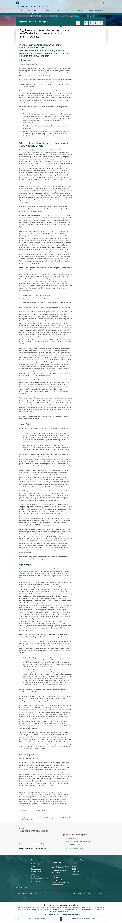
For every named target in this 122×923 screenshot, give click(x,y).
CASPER (74, 869)
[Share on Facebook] (91, 23)
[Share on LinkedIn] (95, 23)
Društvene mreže (36, 881)
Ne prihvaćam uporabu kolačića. (38, 918)
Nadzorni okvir (32, 10)
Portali (74, 864)
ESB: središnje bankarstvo (94, 10)
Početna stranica (20, 13)
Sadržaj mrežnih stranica (22, 887)
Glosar (33, 866)
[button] (101, 3)
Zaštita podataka (56, 877)
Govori (39, 13)
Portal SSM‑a (75, 871)
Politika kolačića (56, 872)
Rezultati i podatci (62, 10)
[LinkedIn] (88, 893)
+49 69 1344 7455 (74, 845)
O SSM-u (20, 10)
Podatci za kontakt (36, 871)
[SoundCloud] (100, 893)
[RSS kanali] (104, 893)
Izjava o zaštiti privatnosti (59, 870)
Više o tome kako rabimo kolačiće (71, 914)
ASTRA (74, 866)
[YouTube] (96, 893)
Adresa (33, 874)
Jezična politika (56, 875)
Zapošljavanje (35, 864)
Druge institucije (36, 869)
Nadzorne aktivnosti (47, 10)
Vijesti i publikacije (77, 10)
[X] (84, 893)
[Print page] (78, 23)
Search (99, 3)
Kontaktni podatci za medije (31, 848)
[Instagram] (92, 893)
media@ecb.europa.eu (75, 848)
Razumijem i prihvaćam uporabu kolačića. (84, 918)
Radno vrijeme (35, 876)
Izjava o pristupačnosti (58, 880)
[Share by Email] (100, 23)
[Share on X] (86, 23)
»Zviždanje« (75, 874)
